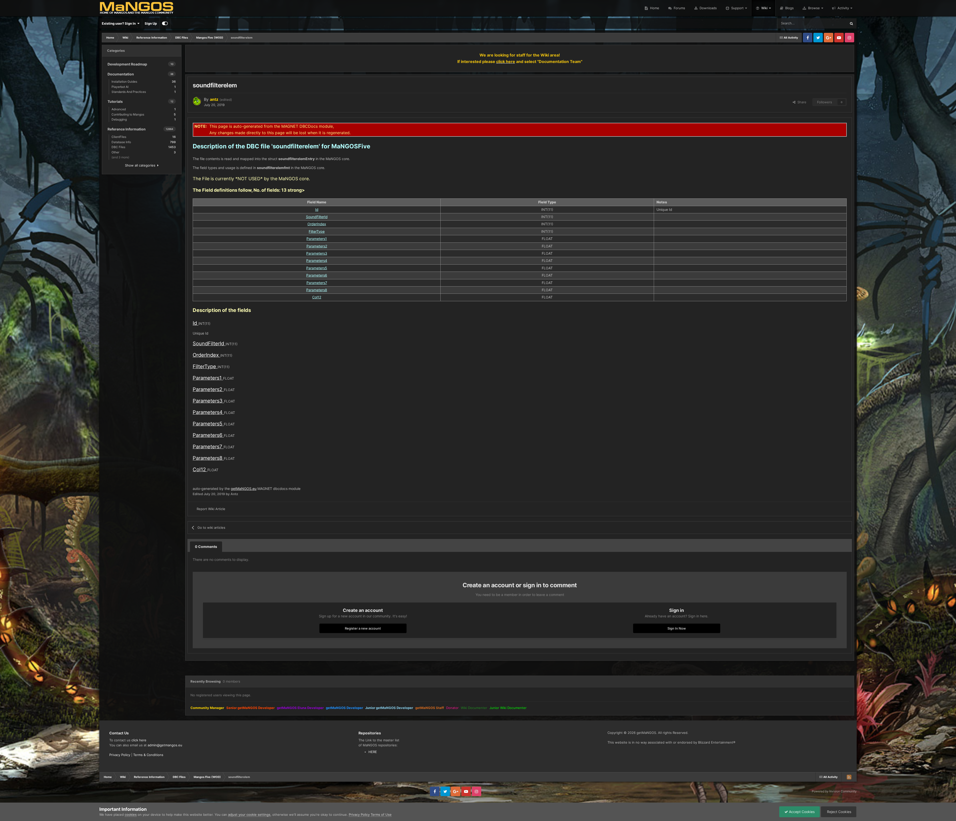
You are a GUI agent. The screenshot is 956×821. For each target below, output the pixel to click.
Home (654, 8)
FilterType (317, 231)
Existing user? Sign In (119, 23)
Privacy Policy (119, 755)
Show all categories (141, 165)
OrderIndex (316, 224)
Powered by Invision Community (834, 791)
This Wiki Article (828, 23)
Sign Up (151, 23)
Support (737, 8)
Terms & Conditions (148, 755)
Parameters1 (316, 238)
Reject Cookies (838, 812)
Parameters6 (316, 275)
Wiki (764, 8)
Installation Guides (144, 81)
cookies (131, 815)
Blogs (789, 8)
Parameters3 (316, 253)
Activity (843, 8)
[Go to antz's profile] (197, 101)
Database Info (144, 142)
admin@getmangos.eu (165, 745)
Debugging (144, 119)
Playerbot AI (144, 87)
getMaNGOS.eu (243, 488)
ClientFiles (144, 137)
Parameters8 (316, 290)
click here (138, 740)
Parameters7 (316, 283)
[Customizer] (165, 23)
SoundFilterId (317, 217)
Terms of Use (381, 815)
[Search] (851, 23)
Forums (679, 8)
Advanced (144, 109)
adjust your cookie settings (249, 815)
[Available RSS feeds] (849, 777)
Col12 (316, 297)
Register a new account (363, 628)
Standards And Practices (144, 92)
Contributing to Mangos (144, 114)
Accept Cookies (801, 812)
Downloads (708, 8)
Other (144, 152)
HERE (372, 752)
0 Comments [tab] (206, 546)
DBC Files (144, 147)
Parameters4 (316, 260)
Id (316, 209)
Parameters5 (316, 268)
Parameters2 (316, 246)
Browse (814, 8)
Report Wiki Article (211, 509)
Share (800, 102)
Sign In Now (676, 628)
